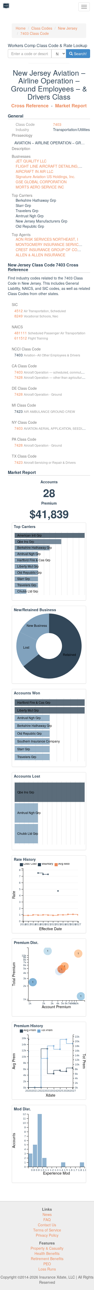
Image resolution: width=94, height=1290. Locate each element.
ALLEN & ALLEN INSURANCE (40, 254)
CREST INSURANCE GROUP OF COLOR (50, 249)
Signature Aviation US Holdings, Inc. (45, 176)
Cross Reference (30, 105)
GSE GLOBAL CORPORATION (41, 181)
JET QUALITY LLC (31, 161)
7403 (57, 124)
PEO (47, 1263)
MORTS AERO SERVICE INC (40, 187)
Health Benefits (47, 1253)
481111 (20, 332)
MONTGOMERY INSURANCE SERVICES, (50, 244)
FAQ (47, 1219)
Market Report (71, 105)
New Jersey (67, 28)
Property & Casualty (47, 1248)
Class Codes (41, 28)
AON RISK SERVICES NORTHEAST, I (47, 239)
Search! (80, 53)
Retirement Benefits (47, 1258)
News (47, 1214)
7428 (18, 377)
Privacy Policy (47, 1235)
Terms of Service (47, 1230)
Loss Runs (47, 1269)
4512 (18, 310)
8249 (18, 315)
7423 (18, 462)
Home (21, 28)
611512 (20, 338)
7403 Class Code (34, 33)
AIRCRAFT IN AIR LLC (34, 171)
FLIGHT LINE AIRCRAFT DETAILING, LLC (51, 166)
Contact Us (47, 1224)
